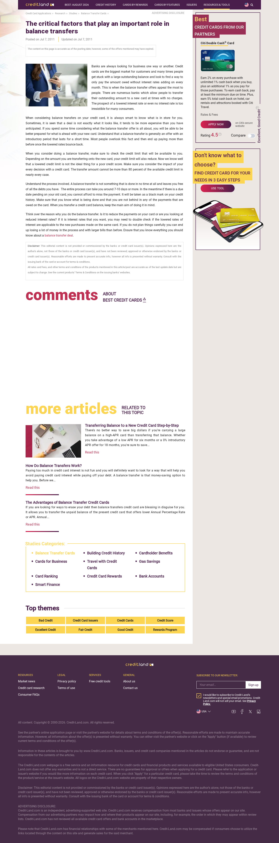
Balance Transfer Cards (55, 553)
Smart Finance (47, 584)
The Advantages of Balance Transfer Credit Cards (67, 502)
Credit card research (31, 688)
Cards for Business (51, 561)
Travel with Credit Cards (102, 564)
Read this (92, 452)
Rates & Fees (209, 114)
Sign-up (253, 685)
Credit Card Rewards (104, 576)
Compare (238, 135)
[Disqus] (105, 351)
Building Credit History (106, 553)
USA (204, 711)
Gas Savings (149, 561)
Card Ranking (46, 576)
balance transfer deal (59, 235)
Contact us (130, 688)
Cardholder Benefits (156, 553)
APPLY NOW (216, 124)
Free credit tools (99, 681)
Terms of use (66, 688)
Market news (26, 681)
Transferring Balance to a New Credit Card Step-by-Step (132, 425)
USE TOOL (217, 188)
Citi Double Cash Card (217, 43)
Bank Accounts (151, 576)
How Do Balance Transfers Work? (54, 465)
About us (129, 681)
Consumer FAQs (28, 694)
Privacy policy (67, 681)
